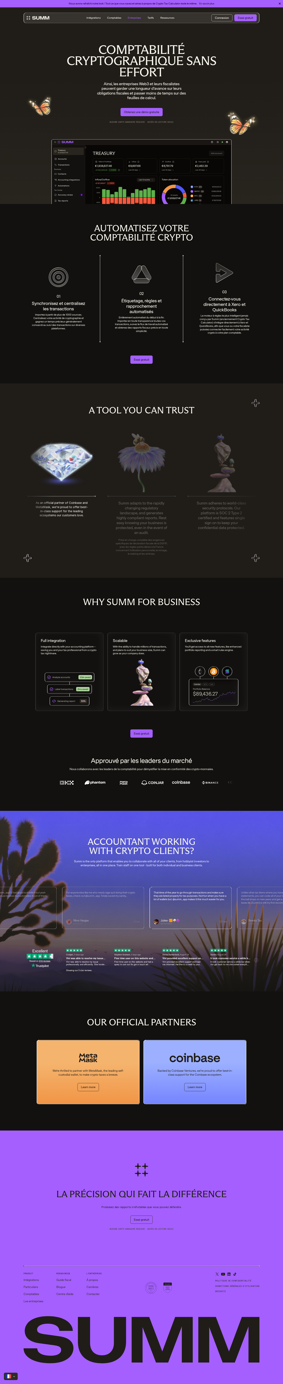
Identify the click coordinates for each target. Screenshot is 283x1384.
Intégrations (93, 17)
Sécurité (220, 1291)
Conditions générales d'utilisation (237, 1286)
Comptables (114, 17)
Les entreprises (33, 1301)
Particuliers (31, 1287)
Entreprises (134, 17)
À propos (92, 1280)
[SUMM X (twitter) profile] (217, 1275)
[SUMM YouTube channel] (223, 1275)
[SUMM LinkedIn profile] (229, 1275)
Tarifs (151, 17)
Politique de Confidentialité (233, 1281)
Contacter (93, 1294)
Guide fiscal (63, 1280)
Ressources (167, 17)
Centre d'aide (64, 1294)
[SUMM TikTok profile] (235, 1275)
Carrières (92, 1287)
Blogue (61, 1287)
